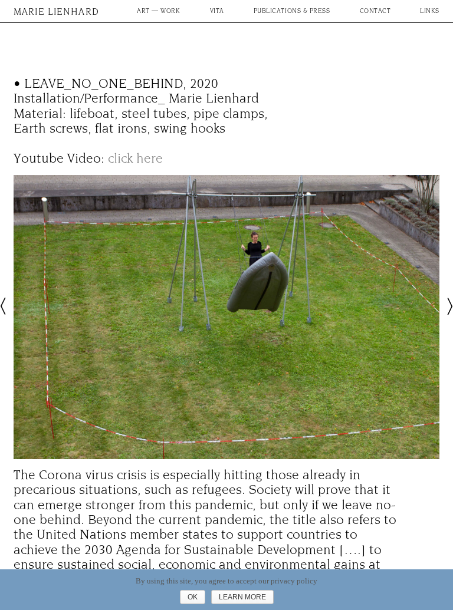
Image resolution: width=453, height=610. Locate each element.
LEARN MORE (242, 597)
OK (193, 597)
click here (135, 159)
